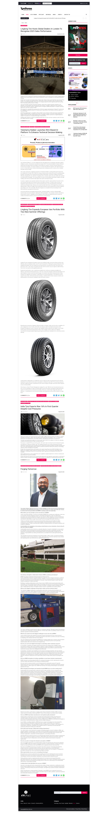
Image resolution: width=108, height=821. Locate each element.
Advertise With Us (39, 803)
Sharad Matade (25, 411)
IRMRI (60, 465)
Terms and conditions (70, 808)
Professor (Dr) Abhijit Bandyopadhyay (49, 465)
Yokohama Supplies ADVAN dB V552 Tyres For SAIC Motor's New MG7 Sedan (80, 134)
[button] (83, 18)
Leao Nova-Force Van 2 (57, 204)
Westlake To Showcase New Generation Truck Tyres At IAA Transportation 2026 (80, 122)
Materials (48, 14)
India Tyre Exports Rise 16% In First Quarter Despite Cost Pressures (43, 18)
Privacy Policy (78, 808)
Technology (56, 803)
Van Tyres (23, 206)
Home (23, 14)
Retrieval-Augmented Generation (42, 126)
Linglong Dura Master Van (33, 204)
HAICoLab (32, 126)
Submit (83, 63)
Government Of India (25, 403)
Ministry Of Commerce (53, 401)
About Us (25, 803)
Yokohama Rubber (25, 126)
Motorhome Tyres (30, 206)
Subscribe (78, 55)
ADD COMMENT (41, 120)
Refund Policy (84, 808)
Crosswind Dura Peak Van (46, 204)
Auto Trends (33, 14)
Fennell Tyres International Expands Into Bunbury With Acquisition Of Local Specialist (80, 128)
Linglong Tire (24, 25)
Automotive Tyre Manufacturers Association (38, 401)
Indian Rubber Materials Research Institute (30, 465)
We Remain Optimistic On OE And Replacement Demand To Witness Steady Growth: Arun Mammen (80, 115)
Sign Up (82, 3)
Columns (78, 803)
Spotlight (41, 14)
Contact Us (30, 3)
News (27, 14)
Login (86, 3)
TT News (23, 34)
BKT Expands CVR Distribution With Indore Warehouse (80, 109)
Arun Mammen (24, 401)
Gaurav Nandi (24, 471)
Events (60, 14)
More (54, 14)
